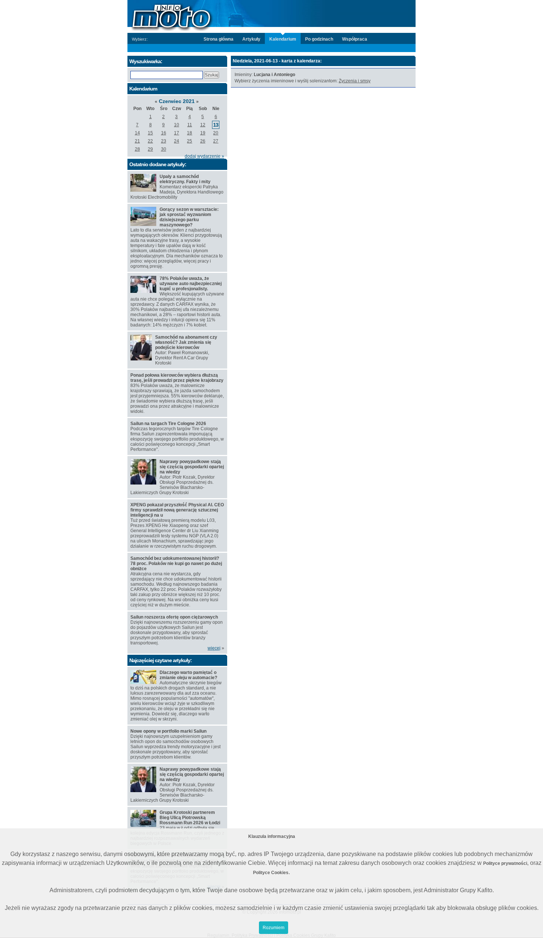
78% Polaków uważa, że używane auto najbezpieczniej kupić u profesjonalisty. (191, 283)
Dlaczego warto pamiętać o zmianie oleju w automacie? (188, 675)
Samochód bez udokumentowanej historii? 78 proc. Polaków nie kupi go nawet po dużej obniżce (176, 563)
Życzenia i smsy (354, 80)
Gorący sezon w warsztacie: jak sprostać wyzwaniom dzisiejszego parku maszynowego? (189, 217)
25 (189, 141)
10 (176, 124)
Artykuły (251, 39)
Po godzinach (319, 39)
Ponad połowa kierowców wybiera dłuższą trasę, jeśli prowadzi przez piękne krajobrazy (176, 378)
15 (150, 133)
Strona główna (218, 39)
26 (202, 141)
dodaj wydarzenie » (204, 156)
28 (137, 149)
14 (137, 133)
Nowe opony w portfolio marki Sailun (168, 731)
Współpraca (354, 39)
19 (202, 133)
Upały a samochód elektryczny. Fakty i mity (185, 179)
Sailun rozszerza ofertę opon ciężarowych (174, 617)
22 (150, 141)
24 (176, 141)
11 (189, 124)
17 (176, 133)
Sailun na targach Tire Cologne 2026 (168, 423)
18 (189, 133)
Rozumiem (273, 927)
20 (215, 133)
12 (202, 124)
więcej (214, 648)
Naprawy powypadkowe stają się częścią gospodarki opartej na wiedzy (192, 467)
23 (163, 141)
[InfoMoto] (271, 15)
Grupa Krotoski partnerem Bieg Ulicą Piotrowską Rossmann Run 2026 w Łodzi (190, 817)
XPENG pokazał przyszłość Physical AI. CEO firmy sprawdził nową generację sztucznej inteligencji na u (177, 510)
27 (215, 141)
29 (150, 149)
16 (163, 133)
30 (163, 149)
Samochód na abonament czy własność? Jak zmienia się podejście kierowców (186, 342)
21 (137, 141)
